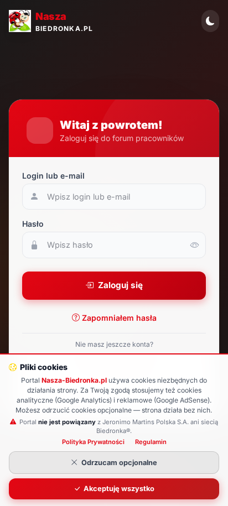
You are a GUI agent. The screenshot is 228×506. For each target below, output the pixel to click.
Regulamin (151, 442)
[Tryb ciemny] (210, 21)
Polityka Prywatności (93, 442)
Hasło (33, 223)
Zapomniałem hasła (119, 317)
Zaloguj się (120, 285)
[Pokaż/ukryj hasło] (194, 245)
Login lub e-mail (53, 175)
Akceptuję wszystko (119, 488)
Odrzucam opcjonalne (119, 462)
